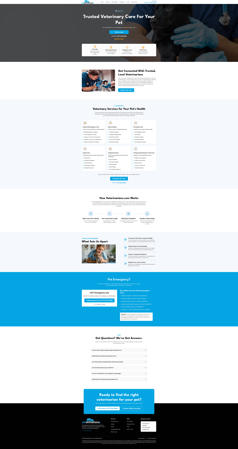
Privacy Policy (141, 438)
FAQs (128, 2)
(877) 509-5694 (151, 2)
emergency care (130, 424)
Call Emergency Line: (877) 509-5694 (99, 300)
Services (108, 2)
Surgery (112, 424)
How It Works (115, 2)
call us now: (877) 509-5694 (107, 408)
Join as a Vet (134, 2)
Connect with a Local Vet (132, 408)
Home (102, 2)
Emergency (122, 2)
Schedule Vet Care (119, 178)
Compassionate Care (115, 429)
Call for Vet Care (126, 90)
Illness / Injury (114, 431)
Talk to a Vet (119, 32)
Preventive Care (114, 421)
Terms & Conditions (152, 438)
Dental (112, 426)
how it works (130, 421)
